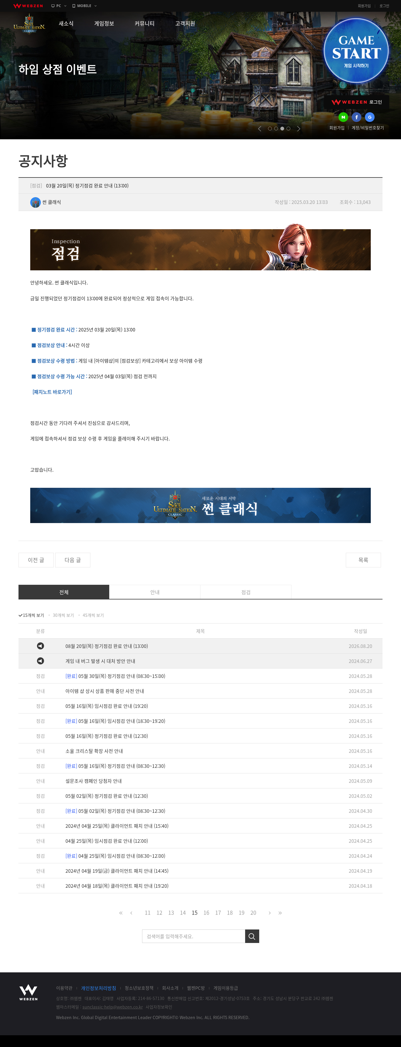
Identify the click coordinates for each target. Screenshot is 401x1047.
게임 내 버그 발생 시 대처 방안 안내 (100, 660)
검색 (252, 936)
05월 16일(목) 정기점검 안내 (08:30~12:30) (115, 765)
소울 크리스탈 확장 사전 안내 (94, 750)
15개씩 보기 (33, 615)
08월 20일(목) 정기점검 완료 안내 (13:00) (106, 645)
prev (259, 128)
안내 (155, 592)
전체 (64, 592)
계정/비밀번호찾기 (368, 127)
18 (230, 913)
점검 (246, 592)
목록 (363, 560)
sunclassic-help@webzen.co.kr (112, 1007)
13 (171, 913)
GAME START (356, 50)
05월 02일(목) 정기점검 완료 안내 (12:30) (106, 795)
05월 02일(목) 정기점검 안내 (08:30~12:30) (115, 810)
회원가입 (364, 6)
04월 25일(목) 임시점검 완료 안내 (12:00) (106, 840)
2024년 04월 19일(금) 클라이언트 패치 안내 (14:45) (117, 870)
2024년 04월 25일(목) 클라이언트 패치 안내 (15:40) (117, 825)
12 (159, 913)
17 (218, 913)
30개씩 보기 (63, 615)
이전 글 (36, 560)
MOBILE (84, 5)
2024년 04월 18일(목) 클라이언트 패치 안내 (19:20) (117, 885)
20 (253, 913)
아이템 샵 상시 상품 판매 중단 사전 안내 (104, 690)
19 (242, 913)
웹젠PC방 (196, 988)
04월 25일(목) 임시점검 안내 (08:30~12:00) (115, 855)
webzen (28, 6)
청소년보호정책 (139, 988)
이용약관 (64, 988)
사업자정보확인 (159, 1007)
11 (148, 913)
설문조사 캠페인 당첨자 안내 (93, 780)
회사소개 (170, 988)
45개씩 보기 (93, 615)
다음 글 (73, 560)
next (298, 128)
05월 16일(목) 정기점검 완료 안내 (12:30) (106, 735)
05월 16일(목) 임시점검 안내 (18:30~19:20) (115, 720)
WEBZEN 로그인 (356, 102)
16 (206, 913)
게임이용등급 (225, 988)
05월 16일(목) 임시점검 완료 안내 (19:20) (106, 705)
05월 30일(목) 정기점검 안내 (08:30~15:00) (115, 675)
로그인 (384, 6)
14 (183, 913)
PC (58, 5)
